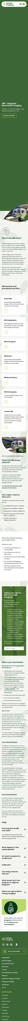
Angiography (6, 957)
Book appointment (14, 951)
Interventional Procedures (10, 972)
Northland (5, 995)
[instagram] (11, 944)
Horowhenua (5, 1016)
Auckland (4, 998)
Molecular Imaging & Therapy (11, 978)
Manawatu (5, 1013)
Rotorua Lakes (6, 1001)
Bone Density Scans (8, 963)
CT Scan (4, 970)
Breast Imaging (6, 961)
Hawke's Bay (5, 1007)
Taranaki (4, 1010)
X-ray (3, 987)
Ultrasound (5, 984)
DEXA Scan (5, 966)
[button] (23, 4)
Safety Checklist (10, 689)
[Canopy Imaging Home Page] (8, 4)
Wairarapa (5, 1019)
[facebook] (3, 944)
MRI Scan (4, 975)
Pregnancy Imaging (8, 981)
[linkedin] (7, 944)
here (15, 687)
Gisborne (4, 1004)
